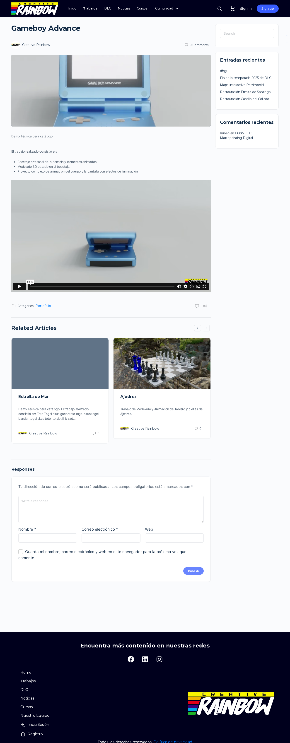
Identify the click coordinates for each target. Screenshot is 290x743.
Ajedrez (128, 396)
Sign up (267, 9)
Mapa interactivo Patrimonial (242, 85)
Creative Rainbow (36, 45)
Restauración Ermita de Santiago (245, 92)
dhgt (223, 71)
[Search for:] (247, 33)
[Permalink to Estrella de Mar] (60, 363)
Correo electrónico (100, 529)
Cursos (26, 707)
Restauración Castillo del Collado (244, 99)
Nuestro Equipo (34, 715)
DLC (24, 690)
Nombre (27, 529)
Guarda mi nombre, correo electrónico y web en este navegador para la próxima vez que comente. (102, 554)
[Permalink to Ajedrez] (162, 363)
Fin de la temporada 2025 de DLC (245, 78)
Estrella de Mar (33, 396)
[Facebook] (130, 659)
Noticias (27, 698)
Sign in (246, 9)
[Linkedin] (145, 659)
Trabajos (28, 681)
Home (25, 672)
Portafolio (43, 306)
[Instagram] (159, 659)
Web (149, 529)
